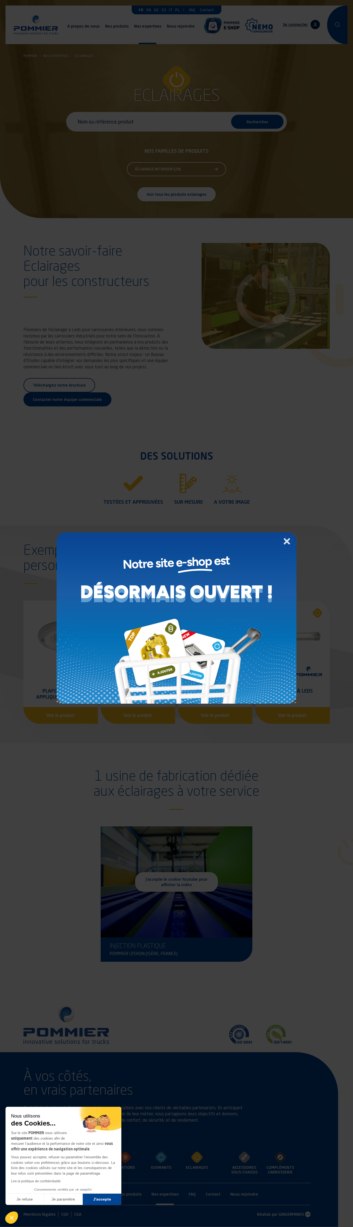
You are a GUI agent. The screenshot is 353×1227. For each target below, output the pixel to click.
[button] (11, 1217)
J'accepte (102, 1199)
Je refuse (25, 1199)
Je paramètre (63, 1199)
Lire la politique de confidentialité (36, 1181)
